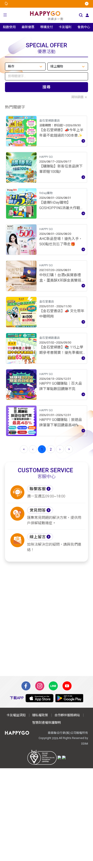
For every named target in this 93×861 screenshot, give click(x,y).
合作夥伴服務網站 (67, 715)
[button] (5, 15)
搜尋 (46, 87)
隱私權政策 (40, 715)
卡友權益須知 (16, 715)
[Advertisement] (46, 618)
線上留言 (38, 537)
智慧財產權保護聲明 (46, 723)
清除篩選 (77, 97)
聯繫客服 (38, 489)
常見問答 (38, 510)
